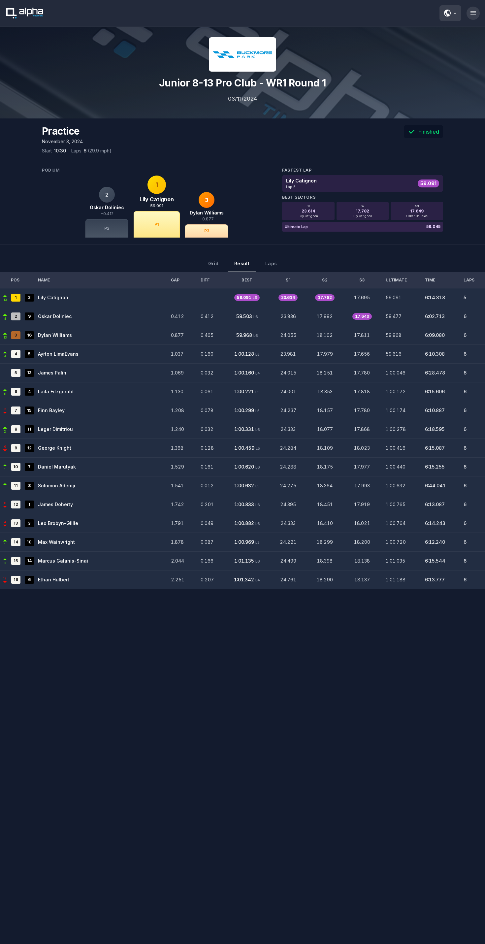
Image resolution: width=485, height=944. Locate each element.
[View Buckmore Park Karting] (242, 54)
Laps (271, 263)
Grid (213, 263)
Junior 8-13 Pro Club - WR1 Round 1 (242, 83)
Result (241, 263)
